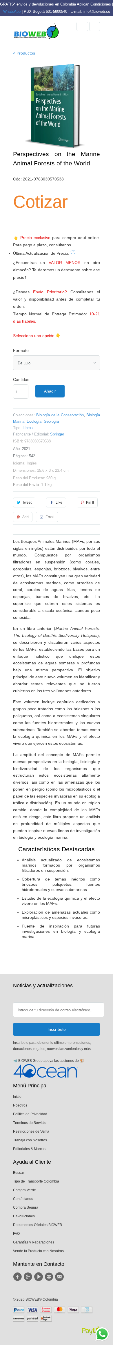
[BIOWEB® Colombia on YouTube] (39, 1276)
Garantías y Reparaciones (33, 1242)
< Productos (24, 53)
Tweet (27, 502)
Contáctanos (23, 1199)
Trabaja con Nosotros (30, 1140)
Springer (57, 434)
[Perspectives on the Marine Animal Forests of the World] (56, 105)
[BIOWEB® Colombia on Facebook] (18, 1276)
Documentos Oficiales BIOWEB (37, 1225)
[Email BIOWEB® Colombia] (60, 1276)
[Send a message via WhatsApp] (102, 1334)
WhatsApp (12, 11)
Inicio (17, 1097)
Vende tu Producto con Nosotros (38, 1251)
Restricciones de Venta (31, 1131)
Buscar (18, 1173)
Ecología (34, 421)
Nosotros (20, 1105)
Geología (51, 421)
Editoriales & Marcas (29, 1149)
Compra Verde (24, 1190)
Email (49, 517)
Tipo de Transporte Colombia (36, 1181)
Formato (21, 350)
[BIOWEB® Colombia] (36, 32)
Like (59, 502)
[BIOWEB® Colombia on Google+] (28, 1276)
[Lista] (94, 26)
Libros (28, 428)
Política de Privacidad (30, 1114)
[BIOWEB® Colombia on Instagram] (50, 1276)
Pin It (90, 502)
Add (25, 517)
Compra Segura (25, 1207)
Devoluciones (24, 1216)
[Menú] (82, 26)
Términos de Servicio (29, 1123)
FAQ (16, 1234)
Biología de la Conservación (60, 415)
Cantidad (21, 379)
